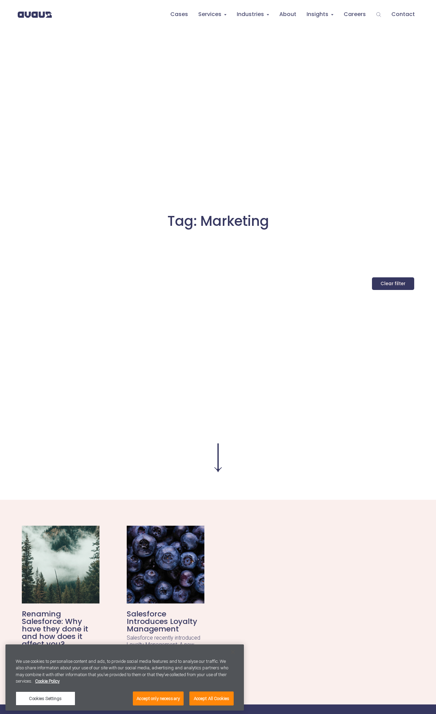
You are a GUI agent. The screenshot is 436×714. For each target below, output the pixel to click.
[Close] (232, 651)
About (287, 14)
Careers (355, 14)
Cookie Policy (47, 681)
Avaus (35, 14)
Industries (250, 14)
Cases (179, 14)
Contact (403, 14)
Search (378, 14)
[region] (124, 677)
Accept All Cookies (211, 698)
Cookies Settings (45, 698)
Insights (317, 14)
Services (209, 14)
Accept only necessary (158, 698)
